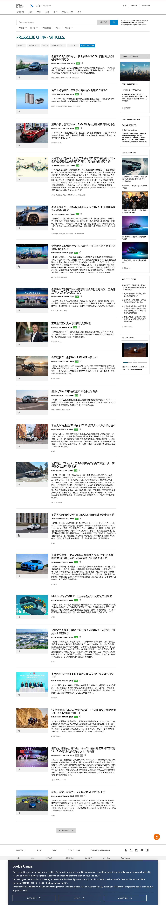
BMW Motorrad (74, 850)
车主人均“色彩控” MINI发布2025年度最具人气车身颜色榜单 (83, 425)
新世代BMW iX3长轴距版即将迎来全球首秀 (74, 391)
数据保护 (88, 858)
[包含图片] (18, 77)
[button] (134, 349)
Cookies (106, 858)
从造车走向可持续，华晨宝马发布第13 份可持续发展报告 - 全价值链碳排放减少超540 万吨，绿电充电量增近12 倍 (83, 160)
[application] (135, 350)
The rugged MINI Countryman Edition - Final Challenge (134, 368)
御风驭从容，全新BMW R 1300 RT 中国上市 (74, 357)
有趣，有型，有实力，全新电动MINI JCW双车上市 (78, 792)
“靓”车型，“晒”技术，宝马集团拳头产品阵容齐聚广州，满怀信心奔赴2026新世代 (83, 465)
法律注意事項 (69, 858)
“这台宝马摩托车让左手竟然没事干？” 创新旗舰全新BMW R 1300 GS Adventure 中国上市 (83, 711)
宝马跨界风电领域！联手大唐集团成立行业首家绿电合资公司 (82, 675)
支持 (18, 858)
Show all (127, 268)
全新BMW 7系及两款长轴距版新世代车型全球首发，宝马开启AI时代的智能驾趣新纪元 (83, 291)
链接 (32, 858)
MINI (54, 850)
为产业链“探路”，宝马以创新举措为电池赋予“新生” (79, 90)
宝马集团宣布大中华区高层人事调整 (71, 323)
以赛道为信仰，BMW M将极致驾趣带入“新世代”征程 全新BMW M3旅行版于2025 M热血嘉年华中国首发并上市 (82, 556)
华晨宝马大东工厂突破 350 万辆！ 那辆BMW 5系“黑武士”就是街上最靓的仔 (83, 631)
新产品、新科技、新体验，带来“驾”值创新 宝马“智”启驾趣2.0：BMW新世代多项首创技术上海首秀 (83, 750)
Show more (128, 327)
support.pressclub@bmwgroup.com (133, 25)
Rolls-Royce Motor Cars (100, 850)
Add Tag (103, 22)
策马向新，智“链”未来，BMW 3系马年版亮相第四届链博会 (83, 124)
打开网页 (127, 108)
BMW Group (21, 850)
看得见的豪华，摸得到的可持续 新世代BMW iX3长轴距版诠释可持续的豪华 (83, 208)
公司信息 (49, 858)
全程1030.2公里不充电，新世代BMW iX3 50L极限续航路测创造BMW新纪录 (82, 58)
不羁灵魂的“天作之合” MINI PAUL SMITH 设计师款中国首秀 (82, 514)
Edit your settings (130, 130)
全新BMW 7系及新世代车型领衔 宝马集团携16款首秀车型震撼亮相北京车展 (83, 247)
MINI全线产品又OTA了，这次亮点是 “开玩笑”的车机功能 (81, 596)
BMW (39, 850)
